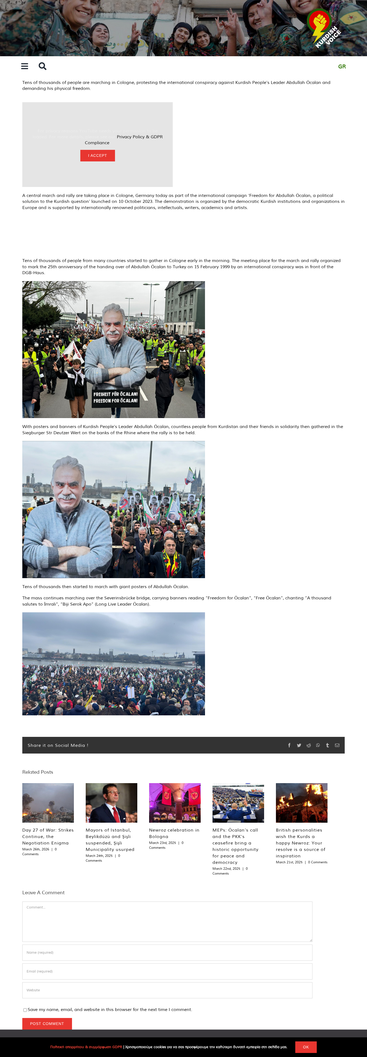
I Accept (97, 155)
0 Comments (318, 862)
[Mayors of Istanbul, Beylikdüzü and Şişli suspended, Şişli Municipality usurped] (111, 803)
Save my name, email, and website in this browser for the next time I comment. (110, 1009)
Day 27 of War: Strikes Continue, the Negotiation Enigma (48, 836)
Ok (306, 1047)
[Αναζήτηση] (42, 66)
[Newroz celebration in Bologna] (175, 803)
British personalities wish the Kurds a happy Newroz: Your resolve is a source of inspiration (300, 842)
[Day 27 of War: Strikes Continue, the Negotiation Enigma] (48, 803)
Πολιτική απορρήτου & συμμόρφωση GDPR (86, 1047)
